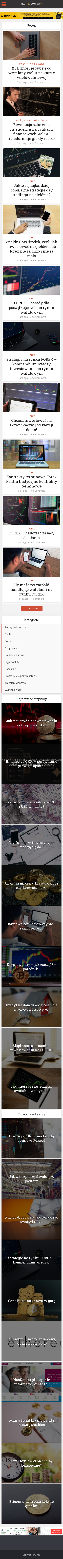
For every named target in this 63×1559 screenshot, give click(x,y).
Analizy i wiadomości (27, 120)
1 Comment (37, 598)
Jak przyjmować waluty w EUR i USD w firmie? (32, 804)
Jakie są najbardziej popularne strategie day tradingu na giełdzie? (31, 190)
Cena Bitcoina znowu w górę (31, 1301)
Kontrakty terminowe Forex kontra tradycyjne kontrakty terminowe (31, 481)
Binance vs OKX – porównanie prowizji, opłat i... (31, 763)
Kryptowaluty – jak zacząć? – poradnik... (31, 966)
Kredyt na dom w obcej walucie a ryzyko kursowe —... (31, 1007)
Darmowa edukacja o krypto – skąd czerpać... (31, 926)
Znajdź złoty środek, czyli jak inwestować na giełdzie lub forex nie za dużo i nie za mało (31, 248)
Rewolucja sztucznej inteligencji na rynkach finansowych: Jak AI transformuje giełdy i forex (31, 131)
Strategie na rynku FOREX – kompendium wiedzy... (31, 1260)
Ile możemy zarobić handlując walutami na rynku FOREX (31, 589)
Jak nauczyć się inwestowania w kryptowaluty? (31, 723)
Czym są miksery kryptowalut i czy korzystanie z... (31, 885)
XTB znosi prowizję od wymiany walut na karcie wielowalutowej (31, 73)
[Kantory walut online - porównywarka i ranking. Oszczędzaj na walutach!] (32, 3)
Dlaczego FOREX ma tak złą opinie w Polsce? (31, 1138)
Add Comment (38, 82)
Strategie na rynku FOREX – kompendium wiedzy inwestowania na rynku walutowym (31, 366)
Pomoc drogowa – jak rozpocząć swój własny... (31, 1219)
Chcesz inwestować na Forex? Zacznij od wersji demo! (31, 425)
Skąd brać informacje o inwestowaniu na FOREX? (31, 1047)
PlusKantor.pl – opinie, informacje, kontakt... (32, 1381)
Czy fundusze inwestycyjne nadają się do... (32, 844)
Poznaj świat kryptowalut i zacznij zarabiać (31, 1422)
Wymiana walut (35, 63)
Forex (22, 63)
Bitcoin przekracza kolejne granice (31, 1503)
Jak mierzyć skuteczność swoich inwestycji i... (31, 1088)
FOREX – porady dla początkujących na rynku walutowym (31, 307)
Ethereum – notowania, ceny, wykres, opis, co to (31, 1341)
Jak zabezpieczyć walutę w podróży (31, 1178)
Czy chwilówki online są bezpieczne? (31, 1463)
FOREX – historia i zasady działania (32, 535)
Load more (32, 608)
